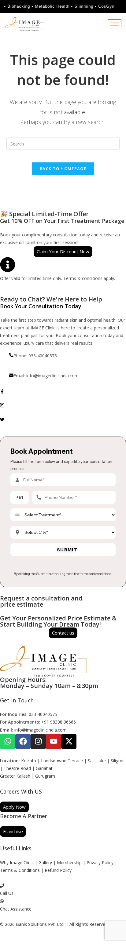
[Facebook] (63, 391)
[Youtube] (53, 741)
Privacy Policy (100, 862)
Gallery (45, 862)
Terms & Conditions (20, 870)
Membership (69, 862)
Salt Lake (97, 760)
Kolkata (28, 760)
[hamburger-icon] (114, 23)
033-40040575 (43, 714)
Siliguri (117, 760)
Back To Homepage (63, 168)
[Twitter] (63, 418)
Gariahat (44, 768)
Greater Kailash (15, 776)
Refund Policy (58, 870)
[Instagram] (63, 405)
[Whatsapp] (7, 741)
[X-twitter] (68, 741)
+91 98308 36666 (58, 722)
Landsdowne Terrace (62, 760)
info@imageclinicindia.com (40, 730)
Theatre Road (17, 768)
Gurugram (45, 776)
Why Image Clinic (17, 862)
